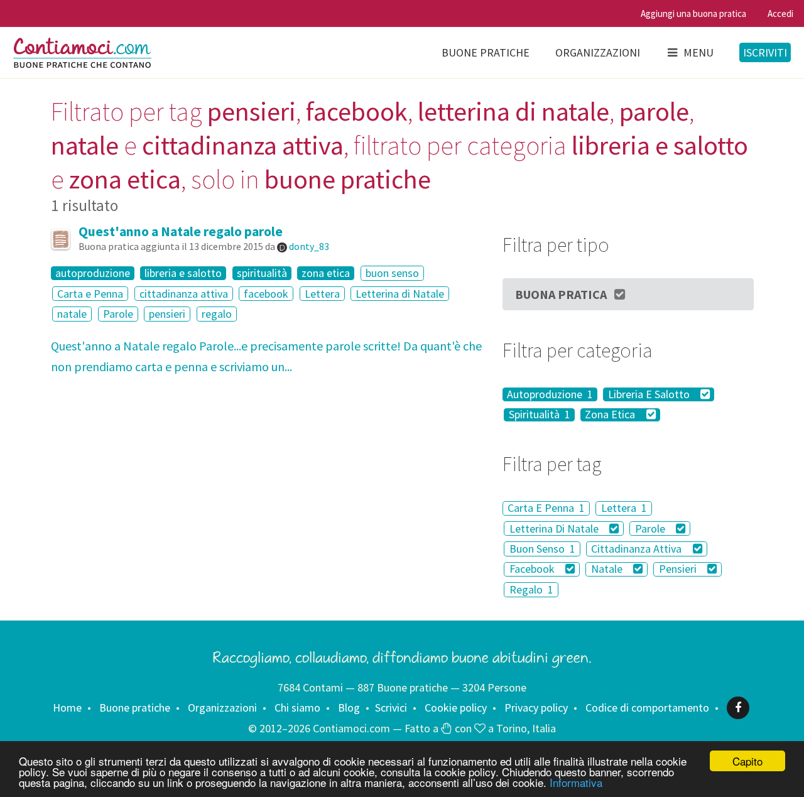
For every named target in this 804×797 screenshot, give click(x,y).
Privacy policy (536, 707)
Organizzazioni (597, 52)
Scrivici (391, 707)
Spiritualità (539, 415)
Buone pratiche (486, 52)
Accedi (780, 13)
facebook (266, 293)
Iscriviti (765, 52)
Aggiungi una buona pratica (693, 13)
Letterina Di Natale (555, 528)
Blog (349, 707)
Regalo (531, 589)
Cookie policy (456, 707)
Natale (608, 569)
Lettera (322, 293)
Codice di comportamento (647, 707)
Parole (118, 313)
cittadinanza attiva (183, 293)
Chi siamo (297, 707)
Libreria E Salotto (650, 394)
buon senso (392, 273)
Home (67, 707)
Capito (747, 761)
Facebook (533, 569)
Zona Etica (611, 415)
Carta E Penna (546, 508)
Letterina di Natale (400, 293)
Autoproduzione (550, 394)
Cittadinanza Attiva (637, 548)
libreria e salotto (183, 273)
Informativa (576, 782)
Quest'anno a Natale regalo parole (181, 231)
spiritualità (262, 273)
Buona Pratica (561, 294)
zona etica (326, 273)
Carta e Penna (90, 293)
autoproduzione (92, 273)
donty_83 (309, 246)
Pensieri (679, 569)
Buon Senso (542, 548)
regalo (217, 313)
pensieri (167, 313)
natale (72, 313)
